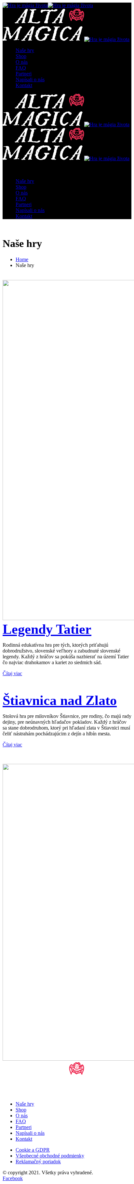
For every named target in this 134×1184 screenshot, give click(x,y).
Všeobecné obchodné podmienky (50, 1155)
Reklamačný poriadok (38, 1161)
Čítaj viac (12, 673)
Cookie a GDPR (33, 1150)
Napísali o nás (30, 79)
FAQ (21, 68)
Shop (21, 56)
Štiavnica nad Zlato (60, 700)
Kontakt (24, 85)
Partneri (24, 73)
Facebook (13, 1178)
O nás (22, 62)
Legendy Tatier (47, 629)
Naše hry (25, 50)
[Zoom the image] (67, 450)
